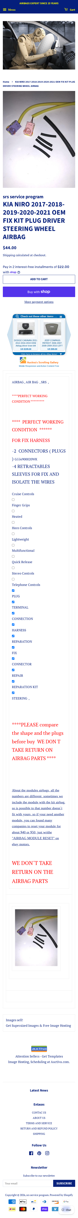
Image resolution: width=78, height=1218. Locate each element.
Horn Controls (22, 528)
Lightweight (20, 539)
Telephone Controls (26, 585)
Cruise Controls (23, 494)
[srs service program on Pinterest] (39, 1154)
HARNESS (19, 630)
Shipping (9, 255)
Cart (72, 10)
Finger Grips (21, 505)
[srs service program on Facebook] (31, 1154)
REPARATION (22, 641)
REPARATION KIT (25, 687)
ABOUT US (39, 1118)
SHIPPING (39, 1134)
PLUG (16, 596)
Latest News (39, 1090)
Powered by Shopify (61, 1195)
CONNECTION (22, 619)
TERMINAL (20, 607)
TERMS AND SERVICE (39, 1123)
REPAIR (17, 675)
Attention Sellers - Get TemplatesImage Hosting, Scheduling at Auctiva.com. (39, 1059)
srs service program (37, 1195)
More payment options (39, 302)
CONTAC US (39, 1112)
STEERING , (21, 698)
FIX (14, 653)
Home (6, 82)
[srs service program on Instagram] (47, 1154)
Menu (11, 9)
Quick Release (22, 562)
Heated (17, 516)
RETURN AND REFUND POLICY (39, 1128)
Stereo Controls (23, 573)
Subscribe (64, 1183)
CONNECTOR (22, 664)
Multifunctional (23, 550)
